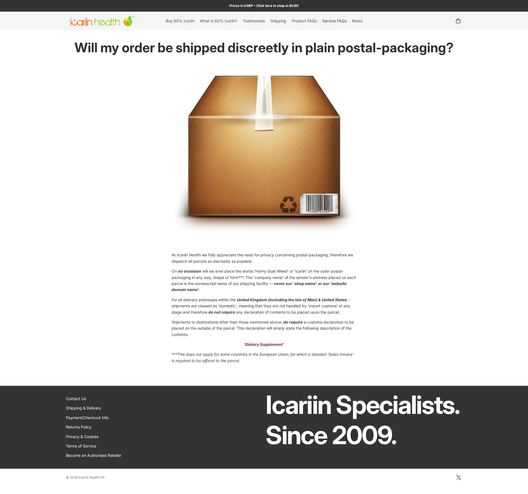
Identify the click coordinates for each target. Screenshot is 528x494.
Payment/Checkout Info (87, 417)
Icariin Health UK (92, 477)
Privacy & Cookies (82, 436)
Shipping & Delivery (83, 408)
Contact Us (76, 398)
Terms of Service (81, 446)
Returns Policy (79, 427)
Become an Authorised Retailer (93, 455)
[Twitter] (458, 477)
